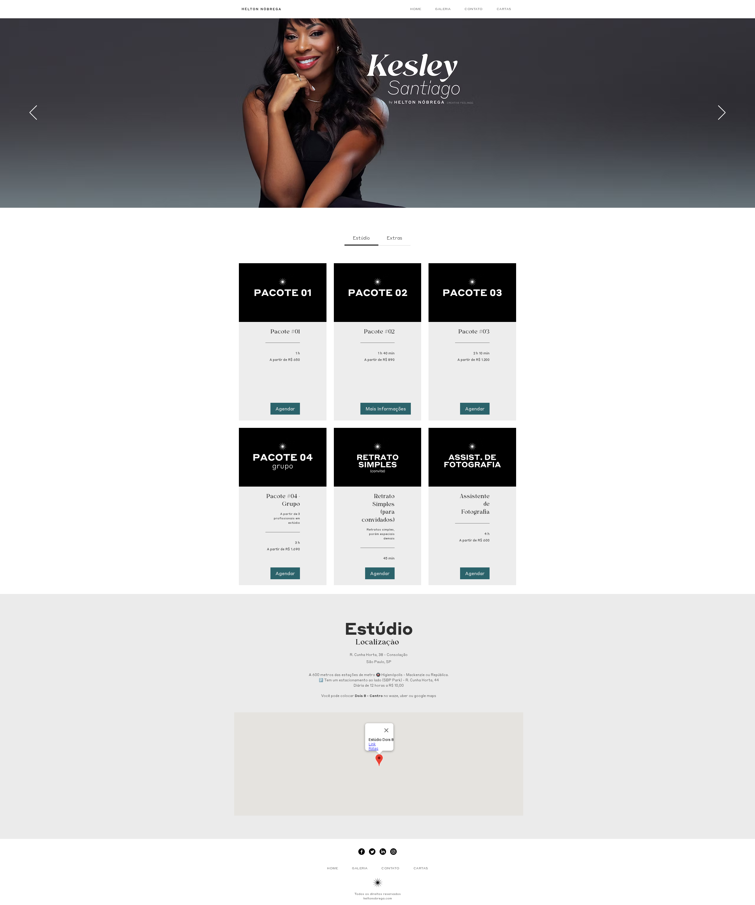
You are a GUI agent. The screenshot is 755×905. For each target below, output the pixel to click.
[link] (361, 238)
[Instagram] (393, 851)
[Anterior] (33, 113)
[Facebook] (361, 851)
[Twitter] (372, 851)
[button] (285, 409)
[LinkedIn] (383, 851)
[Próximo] (722, 113)
